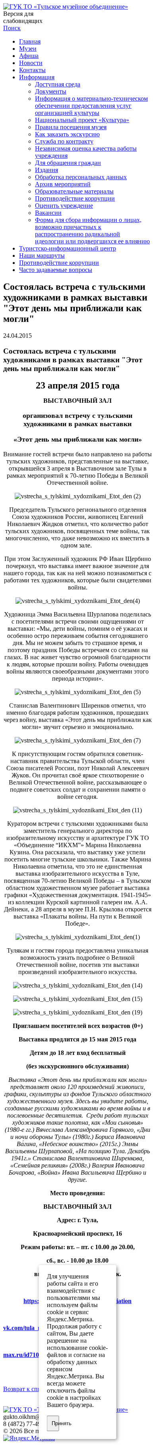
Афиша (29, 55)
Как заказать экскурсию (67, 134)
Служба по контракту (64, 141)
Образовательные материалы (74, 191)
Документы (50, 91)
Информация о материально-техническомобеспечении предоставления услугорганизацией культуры (91, 105)
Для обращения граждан (68, 162)
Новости (31, 62)
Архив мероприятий (63, 184)
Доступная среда (57, 84)
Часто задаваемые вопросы (55, 269)
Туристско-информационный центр (67, 248)
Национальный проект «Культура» (82, 120)
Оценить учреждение (64, 205)
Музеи (28, 48)
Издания (46, 170)
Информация (36, 77)
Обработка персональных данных (81, 177)
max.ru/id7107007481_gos (38, 1354)
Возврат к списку (26, 1389)
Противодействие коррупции (75, 198)
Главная (30, 41)
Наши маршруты (42, 255)
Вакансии (48, 212)
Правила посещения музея (71, 127)
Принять (55, 1423)
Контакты (32, 70)
